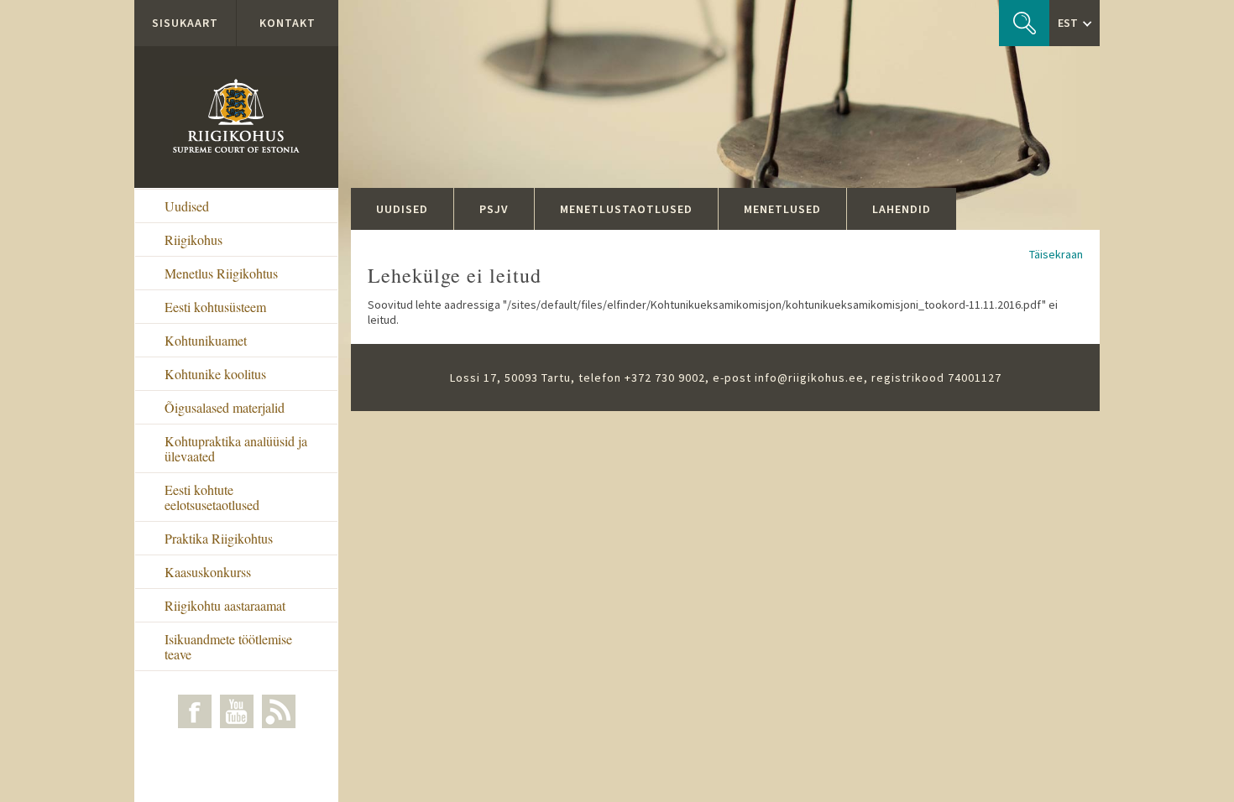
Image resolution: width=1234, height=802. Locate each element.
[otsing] (1024, 23)
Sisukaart (185, 22)
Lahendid (901, 208)
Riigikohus (193, 239)
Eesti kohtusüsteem (215, 306)
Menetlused (782, 208)
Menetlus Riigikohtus (221, 273)
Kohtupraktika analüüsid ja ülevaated (236, 448)
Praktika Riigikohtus (219, 538)
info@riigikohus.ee (809, 377)
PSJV (494, 208)
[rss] (278, 711)
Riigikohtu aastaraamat (225, 605)
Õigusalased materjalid (225, 407)
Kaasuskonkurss (208, 572)
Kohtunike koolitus (215, 374)
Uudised (187, 206)
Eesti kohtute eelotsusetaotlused (212, 497)
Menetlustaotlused (626, 208)
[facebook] (195, 711)
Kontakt (287, 22)
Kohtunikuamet (206, 340)
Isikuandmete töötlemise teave (228, 646)
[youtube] (237, 711)
